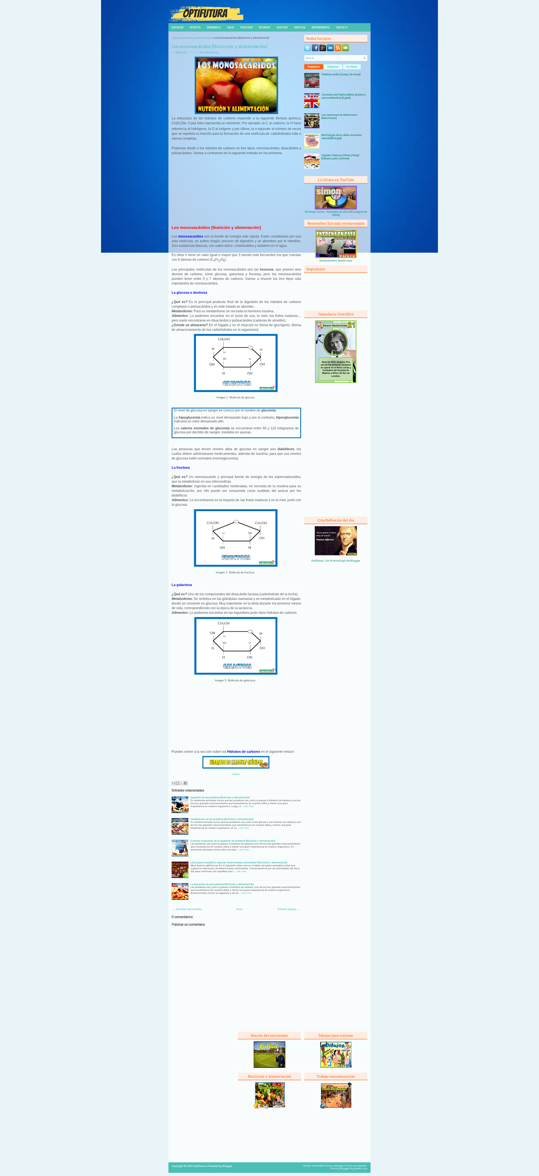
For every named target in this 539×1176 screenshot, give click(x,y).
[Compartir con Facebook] (185, 783)
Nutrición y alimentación (196, 37)
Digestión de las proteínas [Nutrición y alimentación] (220, 797)
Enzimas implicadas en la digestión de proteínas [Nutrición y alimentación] (233, 840)
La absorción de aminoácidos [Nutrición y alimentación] (222, 884)
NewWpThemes (324, 1165)
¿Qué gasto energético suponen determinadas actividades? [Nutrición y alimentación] (239, 862)
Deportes (195, 27)
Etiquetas (333, 66)
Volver (236, 774)
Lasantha (361, 1165)
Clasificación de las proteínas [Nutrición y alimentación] (222, 819)
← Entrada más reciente (187, 909)
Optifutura (181, 52)
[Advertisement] (236, 189)
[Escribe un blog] (177, 783)
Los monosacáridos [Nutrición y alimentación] (219, 46)
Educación (177, 27)
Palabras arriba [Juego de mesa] (341, 74)
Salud (230, 27)
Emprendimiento (321, 27)
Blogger (355, 560)
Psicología (246, 27)
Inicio (176, 37)
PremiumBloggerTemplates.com (348, 1168)
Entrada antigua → (289, 909)
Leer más (248, 806)
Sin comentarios (209, 52)
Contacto (342, 27)
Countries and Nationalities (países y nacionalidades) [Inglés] (344, 96)
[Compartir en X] (181, 783)
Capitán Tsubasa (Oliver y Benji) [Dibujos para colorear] (340, 157)
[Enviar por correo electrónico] (173, 783)
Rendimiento (214, 27)
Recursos (264, 27)
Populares (314, 66)
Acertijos (282, 27)
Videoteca (299, 27)
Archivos (351, 66)
